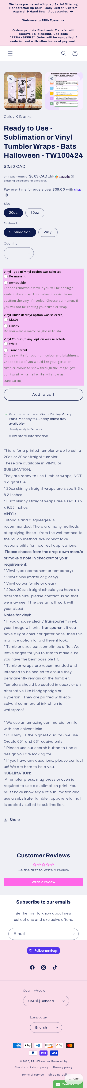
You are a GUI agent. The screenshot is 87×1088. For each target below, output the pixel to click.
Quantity (11, 243)
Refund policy (39, 1067)
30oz (35, 213)
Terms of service (33, 1074)
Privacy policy (62, 1067)
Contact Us (70, 1084)
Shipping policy (59, 1074)
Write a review (43, 882)
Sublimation (20, 232)
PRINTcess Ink (40, 1061)
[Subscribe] (72, 934)
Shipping (9, 180)
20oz (13, 213)
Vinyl (48, 232)
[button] (10, 53)
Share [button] (15, 820)
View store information (28, 436)
